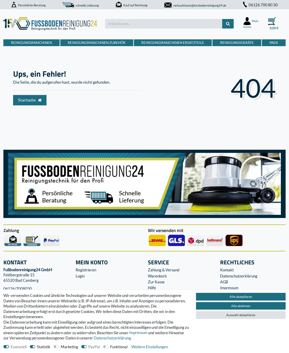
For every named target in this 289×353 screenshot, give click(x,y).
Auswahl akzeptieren (240, 315)
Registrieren (86, 270)
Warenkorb (157, 276)
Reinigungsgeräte (237, 42)
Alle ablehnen (240, 306)
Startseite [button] (27, 100)
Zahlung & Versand (163, 270)
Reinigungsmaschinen (31, 42)
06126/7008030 (17, 288)
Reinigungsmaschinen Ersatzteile (172, 42)
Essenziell (19, 346)
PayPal (94, 346)
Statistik (43, 346)
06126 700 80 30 (263, 4)
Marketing (69, 346)
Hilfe (152, 287)
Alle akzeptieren (241, 297)
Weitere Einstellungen (149, 346)
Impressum (138, 332)
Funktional (119, 346)
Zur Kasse (156, 282)
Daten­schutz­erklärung (112, 338)
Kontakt (227, 270)
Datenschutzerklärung (238, 276)
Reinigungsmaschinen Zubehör (97, 42)
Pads (274, 42)
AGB (224, 282)
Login (80, 276)
